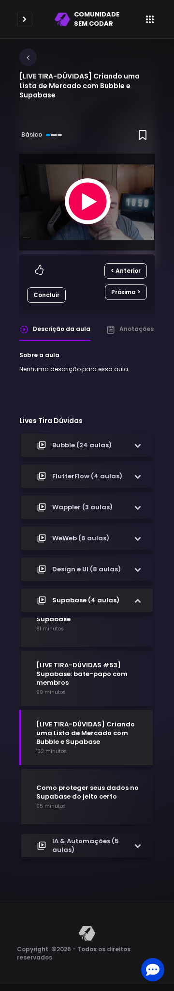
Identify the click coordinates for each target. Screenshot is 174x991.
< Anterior (126, 271)
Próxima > (126, 292)
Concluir (46, 295)
